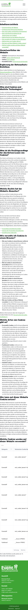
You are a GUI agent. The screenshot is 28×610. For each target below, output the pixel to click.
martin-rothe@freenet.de (13, 57)
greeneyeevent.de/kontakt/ (20, 61)
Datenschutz (11, 608)
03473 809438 (11, 59)
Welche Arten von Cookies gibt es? (11, 41)
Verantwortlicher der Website (10, 27)
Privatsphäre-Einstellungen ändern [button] (11, 228)
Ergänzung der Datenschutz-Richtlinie (12, 29)
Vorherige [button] (16, 550)
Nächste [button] (23, 550)
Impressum (17, 608)
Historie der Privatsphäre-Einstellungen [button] (13, 230)
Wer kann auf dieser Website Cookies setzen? (14, 43)
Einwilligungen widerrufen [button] (9, 232)
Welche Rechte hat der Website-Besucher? (13, 37)
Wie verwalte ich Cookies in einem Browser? (14, 39)
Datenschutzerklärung (6, 72)
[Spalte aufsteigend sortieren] (11, 449)
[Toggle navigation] (24, 4)
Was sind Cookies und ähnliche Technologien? (14, 31)
